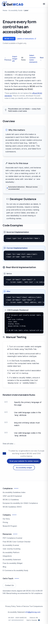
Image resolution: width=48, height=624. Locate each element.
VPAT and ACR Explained (12, 496)
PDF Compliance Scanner (12, 538)
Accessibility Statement (12, 559)
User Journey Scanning (11, 549)
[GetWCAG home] (13, 3)
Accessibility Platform (11, 552)
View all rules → (9, 444)
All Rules (23, 59)
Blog (4, 567)
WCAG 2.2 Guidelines (11, 500)
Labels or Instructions (25, 39)
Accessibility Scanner (11, 545)
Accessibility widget (24, 468)
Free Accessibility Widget (12, 563)
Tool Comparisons (36, 606)
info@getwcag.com (32, 612)
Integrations (7, 556)
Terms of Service (22, 606)
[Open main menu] (44, 3)
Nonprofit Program (10, 526)
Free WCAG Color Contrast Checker (16, 542)
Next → (36, 58)
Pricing (5, 522)
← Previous (11, 59)
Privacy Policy (10, 606)
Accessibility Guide (15, 10)
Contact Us (9, 585)
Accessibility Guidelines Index (14, 492)
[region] (24, 238)
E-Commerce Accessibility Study (15, 570)
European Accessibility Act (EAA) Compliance (20, 503)
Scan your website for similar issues (24, 461)
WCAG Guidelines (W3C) (12, 507)
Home (5, 10)
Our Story (6, 519)
